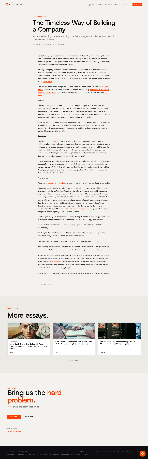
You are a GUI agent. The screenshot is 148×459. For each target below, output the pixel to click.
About (116, 5)
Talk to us (137, 4)
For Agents (137, 451)
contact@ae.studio (14, 431)
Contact (129, 451)
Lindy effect (47, 81)
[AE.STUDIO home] (14, 4)
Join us (126, 4)
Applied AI (108, 5)
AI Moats (85, 454)
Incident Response (53, 454)
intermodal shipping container (81, 209)
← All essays (74, 360)
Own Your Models (30, 454)
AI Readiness (107, 451)
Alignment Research (94, 5)
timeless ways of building (55, 183)
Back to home (29, 417)
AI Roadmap (20, 454)
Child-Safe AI (65, 454)
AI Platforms (42, 454)
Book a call (14, 417)
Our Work (116, 451)
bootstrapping (52, 141)
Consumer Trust (75, 454)
